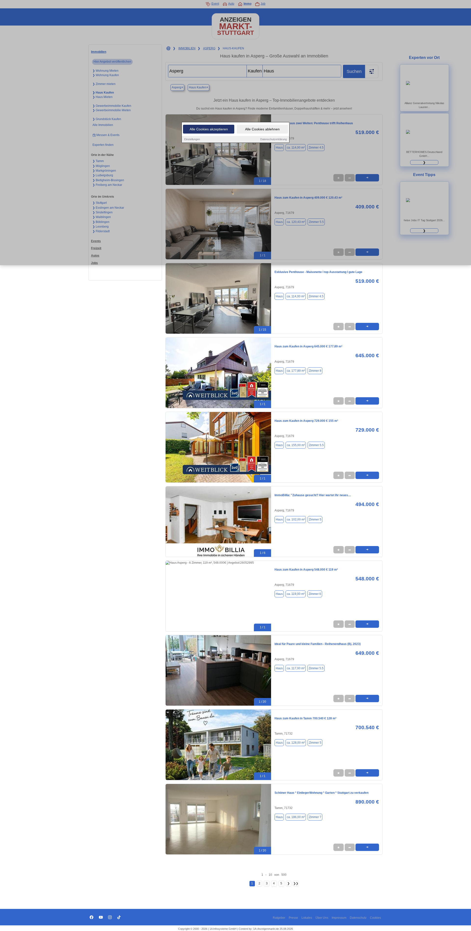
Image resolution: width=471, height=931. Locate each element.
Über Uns (321, 917)
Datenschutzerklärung (273, 139)
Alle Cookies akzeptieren (209, 129)
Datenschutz (358, 917)
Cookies (375, 917)
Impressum (339, 917)
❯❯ (295, 883)
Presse (293, 917)
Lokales (306, 917)
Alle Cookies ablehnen (262, 129)
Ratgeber (279, 917)
